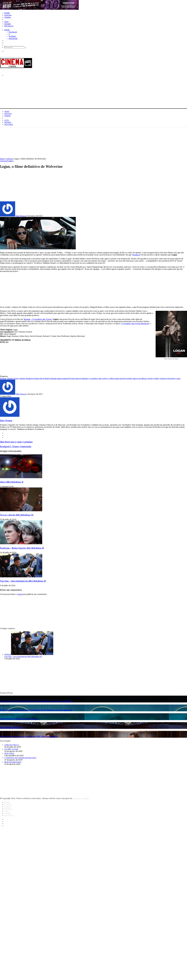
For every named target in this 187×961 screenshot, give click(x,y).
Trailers (10, 161)
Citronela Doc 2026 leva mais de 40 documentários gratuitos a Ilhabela (36, 701)
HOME (7, 13)
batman (3, 378)
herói (42, 378)
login (20, 594)
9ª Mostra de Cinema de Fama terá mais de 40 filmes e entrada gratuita (36, 710)
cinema (22, 378)
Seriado (7, 24)
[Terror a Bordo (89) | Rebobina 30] (21, 511)
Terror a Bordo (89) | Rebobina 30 (16, 515)
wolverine (170, 378)
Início (2, 159)
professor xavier (146, 378)
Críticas (9, 159)
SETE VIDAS (9, 753)
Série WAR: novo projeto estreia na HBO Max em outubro (29, 736)
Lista (6, 22)
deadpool (30, 378)
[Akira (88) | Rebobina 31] (21, 477)
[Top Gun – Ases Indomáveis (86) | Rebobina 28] (21, 577)
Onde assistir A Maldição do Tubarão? (19, 718)
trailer (156, 378)
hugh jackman (50, 378)
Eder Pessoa (21, 216)
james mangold (63, 378)
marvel (78, 378)
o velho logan (113, 378)
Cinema (7, 17)
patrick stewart (125, 378)
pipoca (136, 378)
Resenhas (8, 19)
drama (36, 378)
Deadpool (136, 255)
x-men (177, 378)
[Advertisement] (65, 93)
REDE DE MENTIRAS (12, 762)
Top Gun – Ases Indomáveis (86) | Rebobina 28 (23, 581)
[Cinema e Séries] (16, 68)
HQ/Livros (8, 26)
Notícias (7, 15)
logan (72, 378)
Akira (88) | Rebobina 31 (11, 482)
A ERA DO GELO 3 (11, 745)
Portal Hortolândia (81, 798)
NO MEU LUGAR (11, 749)
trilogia (162, 378)
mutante (84, 378)
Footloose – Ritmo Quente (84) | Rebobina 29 (22, 548)
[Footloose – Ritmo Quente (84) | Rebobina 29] (21, 544)
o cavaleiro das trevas (98, 378)
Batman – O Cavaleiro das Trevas (38, 319)
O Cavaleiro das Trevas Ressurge (135, 323)
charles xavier (13, 378)
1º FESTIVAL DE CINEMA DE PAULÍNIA (20, 758)
